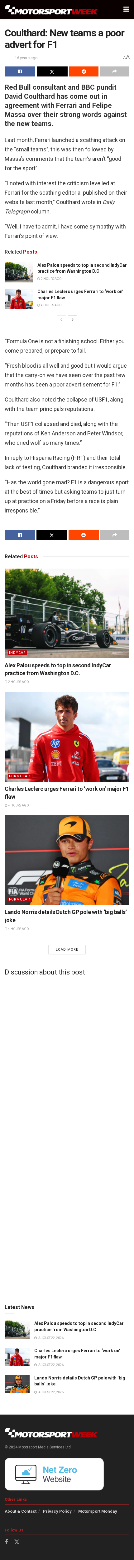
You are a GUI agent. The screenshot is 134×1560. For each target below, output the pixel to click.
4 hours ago (51, 305)
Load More (67, 950)
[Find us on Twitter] (17, 1542)
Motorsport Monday (97, 1511)
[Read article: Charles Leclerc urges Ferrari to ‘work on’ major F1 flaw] (19, 299)
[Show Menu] (126, 9)
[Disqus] (67, 1059)
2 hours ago (51, 279)
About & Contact (20, 1511)
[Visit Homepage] (51, 9)
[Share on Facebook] (20, 71)
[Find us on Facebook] (6, 1542)
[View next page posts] (72, 319)
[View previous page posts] (61, 319)
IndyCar (17, 653)
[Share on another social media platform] (114, 71)
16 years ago (26, 57)
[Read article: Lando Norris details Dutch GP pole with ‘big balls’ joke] (67, 860)
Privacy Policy (57, 1511)
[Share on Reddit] (83, 71)
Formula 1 (20, 776)
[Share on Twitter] (52, 71)
